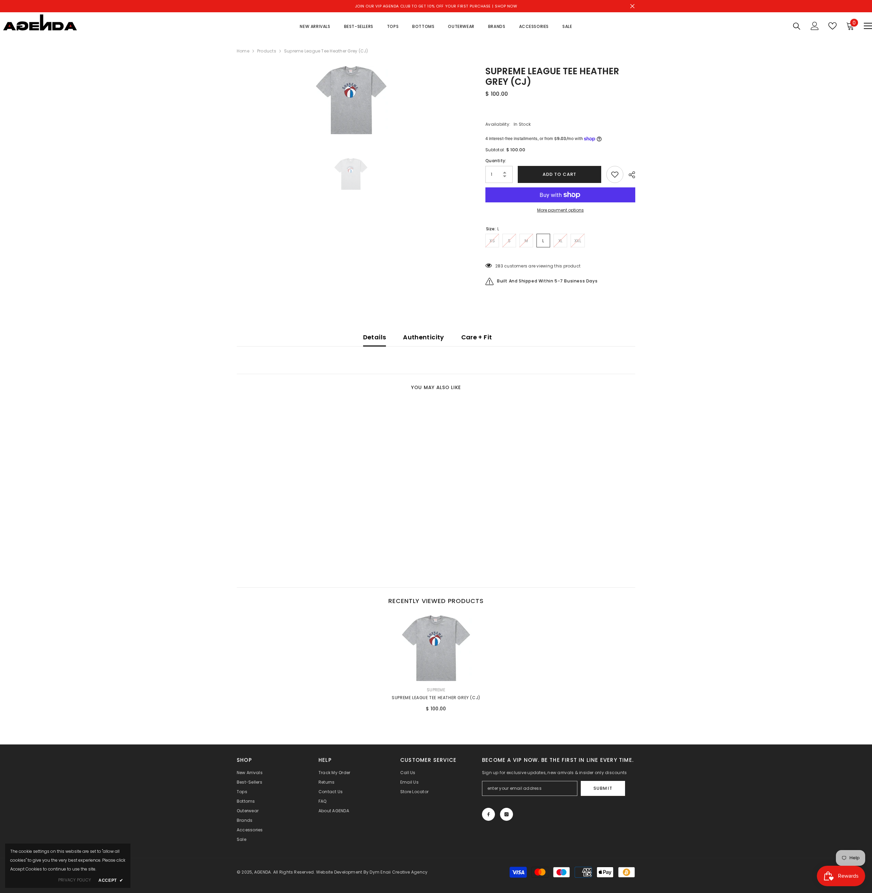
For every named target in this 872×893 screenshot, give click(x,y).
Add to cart (559, 174)
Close (632, 6)
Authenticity (423, 337)
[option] (351, 100)
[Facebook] (488, 814)
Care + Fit (476, 337)
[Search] (796, 26)
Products (266, 51)
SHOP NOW (506, 6)
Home (243, 51)
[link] (283, 540)
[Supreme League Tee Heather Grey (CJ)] (436, 648)
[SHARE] (629, 175)
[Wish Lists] (832, 26)
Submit (602, 788)
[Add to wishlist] (614, 174)
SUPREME (436, 690)
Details (374, 337)
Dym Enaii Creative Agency (398, 872)
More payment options (560, 210)
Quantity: (495, 161)
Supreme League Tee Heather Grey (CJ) (436, 697)
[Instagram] (506, 814)
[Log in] (815, 26)
